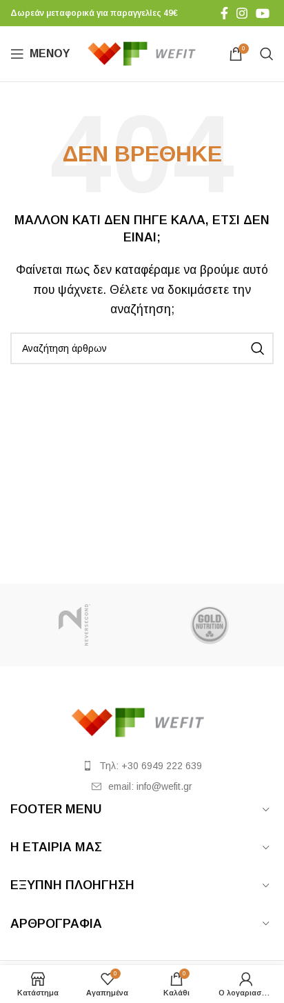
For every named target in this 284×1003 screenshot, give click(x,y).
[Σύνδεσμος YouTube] (263, 13)
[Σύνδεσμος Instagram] (242, 13)
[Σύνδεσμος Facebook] (224, 13)
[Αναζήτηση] (267, 54)
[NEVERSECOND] (74, 624)
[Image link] (142, 722)
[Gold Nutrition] (209, 624)
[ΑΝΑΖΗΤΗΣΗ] (258, 348)
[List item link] (142, 765)
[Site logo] (145, 53)
